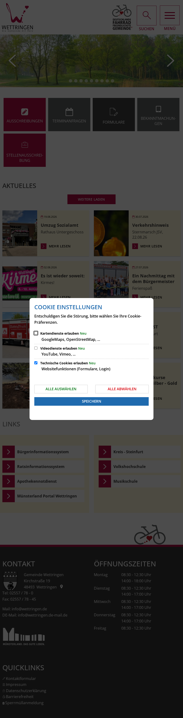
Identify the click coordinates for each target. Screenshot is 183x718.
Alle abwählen (122, 388)
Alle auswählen (61, 388)
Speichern (91, 401)
